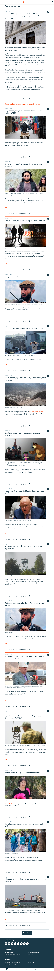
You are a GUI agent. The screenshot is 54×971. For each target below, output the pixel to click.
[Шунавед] (16, 969)
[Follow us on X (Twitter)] (18, 943)
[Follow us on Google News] (6, 943)
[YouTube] (26, 969)
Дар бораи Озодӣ (9, 952)
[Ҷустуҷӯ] (46, 969)
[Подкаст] (27, 943)
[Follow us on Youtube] (12, 943)
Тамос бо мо (30, 954)
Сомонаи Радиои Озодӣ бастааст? (12, 954)
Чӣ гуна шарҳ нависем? (33, 952)
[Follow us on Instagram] (15, 943)
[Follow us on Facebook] (9, 943)
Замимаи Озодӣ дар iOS (10, 964)
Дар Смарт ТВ (31, 962)
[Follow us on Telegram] (21, 943)
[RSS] (24, 943)
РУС (36, 969)
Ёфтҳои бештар (27, 933)
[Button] (11, 99)
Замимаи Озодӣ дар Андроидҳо (12, 962)
